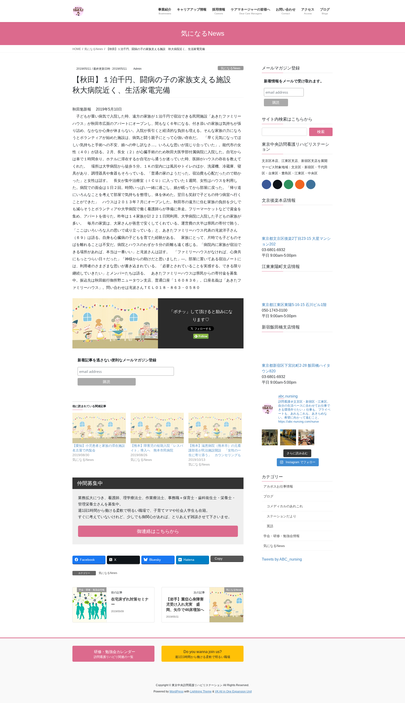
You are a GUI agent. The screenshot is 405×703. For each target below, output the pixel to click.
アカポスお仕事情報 (278, 486)
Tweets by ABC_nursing (282, 559)
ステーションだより (281, 516)
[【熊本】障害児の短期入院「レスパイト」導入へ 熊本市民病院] (157, 428)
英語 (270, 526)
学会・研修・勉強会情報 (281, 536)
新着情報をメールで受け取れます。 (294, 81)
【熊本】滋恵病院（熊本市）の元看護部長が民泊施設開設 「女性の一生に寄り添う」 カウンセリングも (214, 450)
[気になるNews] (226, 594)
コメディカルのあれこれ (285, 506)
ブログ (268, 496)
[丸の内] (270, 437)
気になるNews (230, 68)
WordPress (176, 691)
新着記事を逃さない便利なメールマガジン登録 (117, 360)
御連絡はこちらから (158, 531)
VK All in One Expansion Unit (233, 691)
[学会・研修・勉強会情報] (89, 596)
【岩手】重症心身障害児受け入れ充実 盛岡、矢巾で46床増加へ (185, 604)
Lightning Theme (201, 691)
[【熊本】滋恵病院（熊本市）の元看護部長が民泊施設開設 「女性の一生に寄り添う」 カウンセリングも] (215, 428)
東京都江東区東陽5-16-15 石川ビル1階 (294, 305)
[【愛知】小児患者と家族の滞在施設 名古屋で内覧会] (99, 428)
